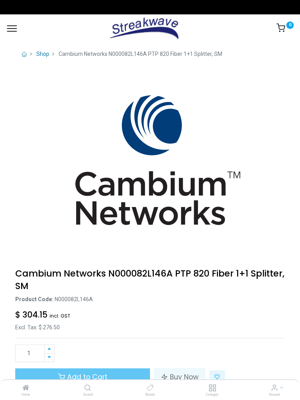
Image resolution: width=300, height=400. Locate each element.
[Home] (25, 388)
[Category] (212, 388)
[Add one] (49, 349)
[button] (217, 377)
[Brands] (150, 388)
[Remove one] (49, 358)
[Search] (87, 388)
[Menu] (12, 28)
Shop (42, 54)
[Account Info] (274, 388)
